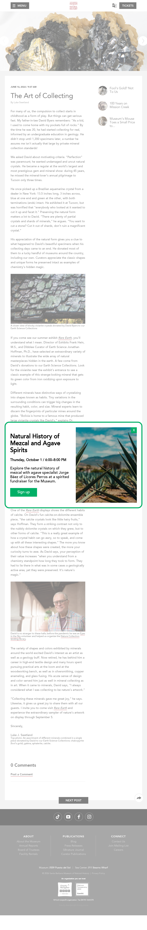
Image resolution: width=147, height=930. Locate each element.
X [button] (134, 430)
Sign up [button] (23, 492)
